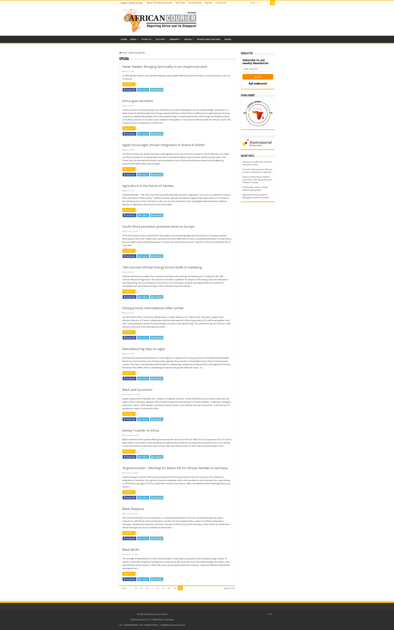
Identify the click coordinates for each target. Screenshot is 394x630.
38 (169, 588)
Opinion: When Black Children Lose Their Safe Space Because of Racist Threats (257, 179)
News (133, 39)
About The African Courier (159, 2)
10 (136, 588)
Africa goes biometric (137, 101)
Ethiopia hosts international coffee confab (152, 308)
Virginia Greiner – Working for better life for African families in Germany (175, 468)
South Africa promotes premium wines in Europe (158, 226)
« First (123, 588)
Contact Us (220, 2)
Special (188, 39)
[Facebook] (251, 3)
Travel (227, 39)
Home (124, 52)
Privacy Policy (195, 2)
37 (163, 588)
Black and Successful (137, 390)
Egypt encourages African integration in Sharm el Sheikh (163, 145)
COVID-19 (145, 39)
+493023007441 (151, 625)
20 (141, 588)
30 (147, 588)
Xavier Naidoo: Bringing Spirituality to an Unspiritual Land (164, 66)
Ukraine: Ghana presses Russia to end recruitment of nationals (257, 170)
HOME (124, 39)
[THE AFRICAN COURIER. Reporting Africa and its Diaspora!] (159, 20)
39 (174, 588)
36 (157, 588)
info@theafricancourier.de (172, 625)
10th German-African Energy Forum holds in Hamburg (162, 267)
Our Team (180, 2)
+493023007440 (130, 625)
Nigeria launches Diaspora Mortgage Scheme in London (255, 196)
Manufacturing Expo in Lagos (143, 349)
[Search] (272, 2)
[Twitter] (254, 3)
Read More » (129, 84)
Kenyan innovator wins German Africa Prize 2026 (257, 163)
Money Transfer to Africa (140, 430)
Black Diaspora (133, 509)
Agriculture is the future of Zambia (147, 186)
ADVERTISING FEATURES (209, 39)
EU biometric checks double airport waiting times (255, 188)
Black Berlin (130, 549)
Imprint (208, 2)
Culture (159, 39)
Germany (174, 39)
